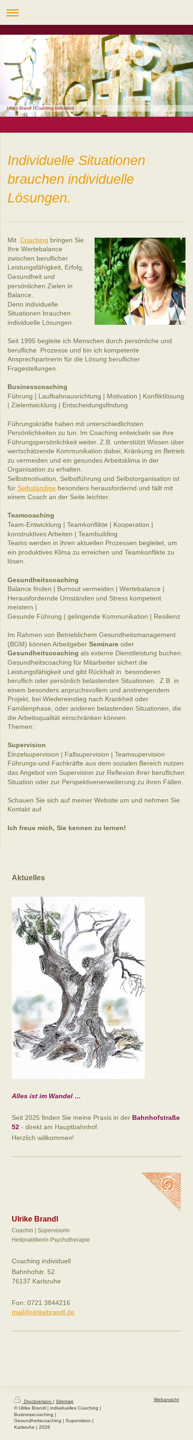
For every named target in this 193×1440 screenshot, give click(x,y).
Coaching (34, 240)
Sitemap (65, 1401)
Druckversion (37, 1401)
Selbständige (36, 488)
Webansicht (166, 1399)
